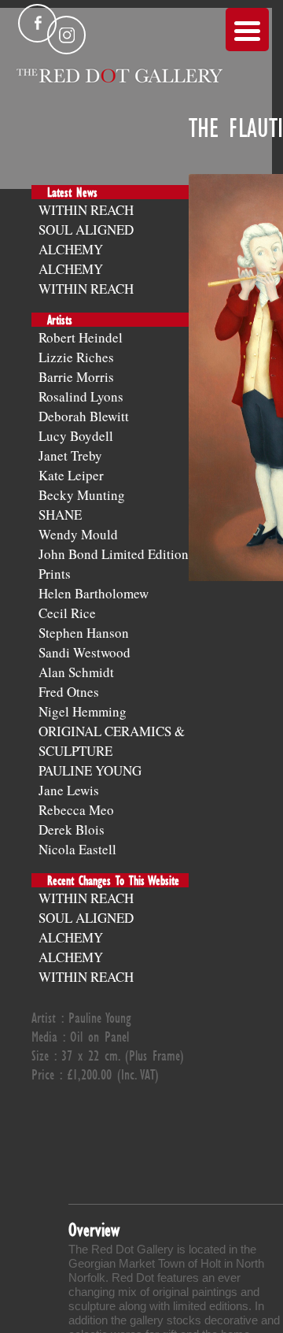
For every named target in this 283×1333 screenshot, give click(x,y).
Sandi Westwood (84, 652)
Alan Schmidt (76, 672)
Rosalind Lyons (81, 396)
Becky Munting (82, 495)
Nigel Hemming (83, 711)
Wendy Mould (78, 534)
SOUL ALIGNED (86, 229)
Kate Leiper (71, 475)
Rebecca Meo (76, 810)
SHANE (60, 514)
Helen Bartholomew (94, 593)
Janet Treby (70, 455)
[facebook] (37, 23)
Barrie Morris (76, 377)
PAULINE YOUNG (90, 770)
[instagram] (66, 35)
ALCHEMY (71, 249)
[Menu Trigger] (247, 29)
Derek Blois (72, 829)
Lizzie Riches (76, 357)
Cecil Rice (67, 613)
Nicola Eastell (77, 849)
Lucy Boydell (76, 436)
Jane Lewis (69, 790)
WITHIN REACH (86, 210)
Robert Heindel (81, 337)
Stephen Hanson (84, 633)
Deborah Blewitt (84, 416)
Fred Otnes (69, 692)
